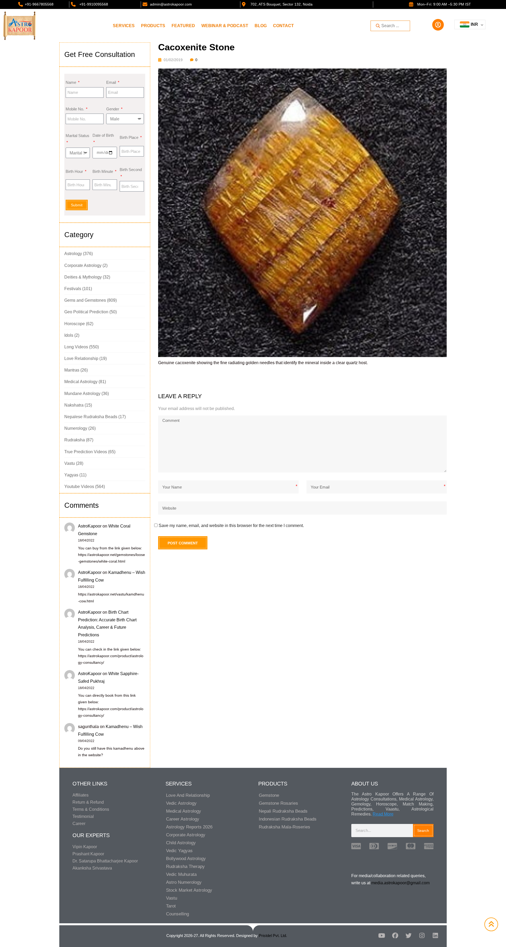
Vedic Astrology (181, 803)
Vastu (69, 463)
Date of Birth (103, 135)
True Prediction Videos (85, 452)
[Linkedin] (435, 936)
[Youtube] (382, 936)
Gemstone (269, 795)
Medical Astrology (81, 381)
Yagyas (71, 475)
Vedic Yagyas (179, 850)
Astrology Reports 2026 (189, 826)
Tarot (171, 906)
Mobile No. (75, 109)
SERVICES (124, 25)
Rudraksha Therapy (185, 866)
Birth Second (131, 169)
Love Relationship (81, 358)
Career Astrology (182, 819)
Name (71, 82)
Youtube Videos (79, 486)
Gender (113, 109)
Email (111, 82)
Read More (383, 814)
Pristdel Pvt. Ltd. (273, 935)
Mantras (71, 370)
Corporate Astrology (82, 265)
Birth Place (129, 137)
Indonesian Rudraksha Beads (288, 819)
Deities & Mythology (83, 277)
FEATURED (183, 25)
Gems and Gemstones (85, 300)
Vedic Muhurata (181, 874)
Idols (68, 335)
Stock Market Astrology (189, 890)
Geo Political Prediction (86, 312)
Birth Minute (103, 171)
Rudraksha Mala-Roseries (284, 826)
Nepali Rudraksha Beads (283, 811)
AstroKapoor (89, 526)
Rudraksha (74, 440)
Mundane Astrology (82, 393)
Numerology (75, 428)
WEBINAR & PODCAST (224, 25)
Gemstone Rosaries (278, 803)
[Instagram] (422, 936)
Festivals (72, 288)
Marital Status (77, 135)
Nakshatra (74, 405)
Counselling (177, 913)
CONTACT (283, 25)
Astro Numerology (184, 882)
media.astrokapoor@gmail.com (400, 883)
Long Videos (76, 347)
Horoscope (74, 323)
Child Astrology (181, 842)
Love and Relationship (188, 795)
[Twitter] (408, 936)
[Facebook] (395, 936)
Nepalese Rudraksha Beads (90, 416)
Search (423, 830)
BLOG (261, 25)
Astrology (73, 253)
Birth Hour (75, 171)
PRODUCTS (153, 25)
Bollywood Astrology (186, 858)
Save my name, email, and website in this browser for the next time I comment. (231, 525)
